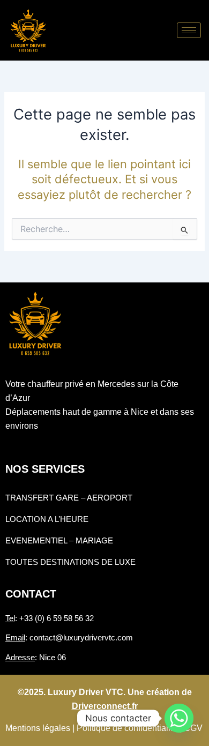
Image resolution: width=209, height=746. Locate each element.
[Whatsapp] (179, 718)
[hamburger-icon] (189, 30)
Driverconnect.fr (105, 706)
